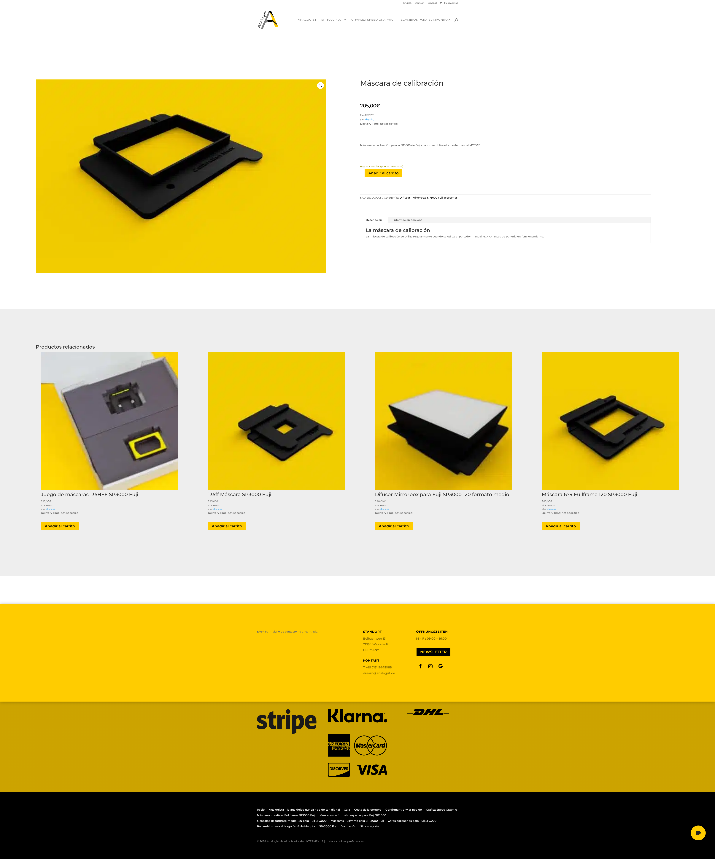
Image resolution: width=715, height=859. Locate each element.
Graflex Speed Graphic (372, 19)
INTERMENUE (314, 841)
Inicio (261, 809)
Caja (347, 809)
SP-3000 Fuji (332, 19)
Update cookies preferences (344, 841)
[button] (320, 85)
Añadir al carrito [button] (60, 526)
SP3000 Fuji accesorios (442, 197)
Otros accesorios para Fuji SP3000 (412, 821)
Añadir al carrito (383, 173)
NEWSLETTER (433, 652)
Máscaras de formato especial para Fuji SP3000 (353, 815)
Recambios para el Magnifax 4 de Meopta (286, 826)
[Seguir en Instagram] (430, 666)
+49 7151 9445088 (379, 667)
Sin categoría (369, 826)
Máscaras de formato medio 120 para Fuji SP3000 (292, 821)
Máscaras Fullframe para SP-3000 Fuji (357, 821)
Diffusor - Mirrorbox (413, 197)
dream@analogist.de (379, 673)
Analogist (307, 19)
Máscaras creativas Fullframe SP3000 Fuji (286, 815)
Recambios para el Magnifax (424, 19)
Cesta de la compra (367, 809)
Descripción (374, 220)
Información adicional (408, 220)
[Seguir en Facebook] (420, 666)
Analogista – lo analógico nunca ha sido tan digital (304, 809)
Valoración (348, 826)
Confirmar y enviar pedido (403, 809)
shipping (369, 119)
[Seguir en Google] (440, 666)
